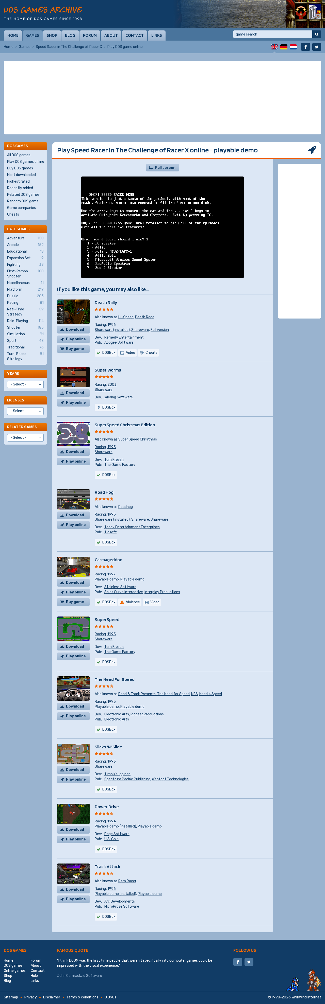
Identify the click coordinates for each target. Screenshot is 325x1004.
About (111, 35)
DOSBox (109, 352)
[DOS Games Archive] (43, 13)
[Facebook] (305, 47)
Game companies (21, 208)
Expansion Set (25, 258)
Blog (70, 35)
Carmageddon (108, 559)
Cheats (13, 214)
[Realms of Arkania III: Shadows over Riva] (249, 14)
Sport (25, 341)
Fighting (25, 264)
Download (75, 329)
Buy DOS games (20, 168)
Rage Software (116, 834)
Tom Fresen (114, 459)
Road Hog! (105, 492)
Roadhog (125, 507)
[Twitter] (316, 47)
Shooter (25, 327)
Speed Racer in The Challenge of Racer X (69, 47)
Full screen (165, 168)
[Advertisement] (162, 97)
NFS (194, 694)
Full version (160, 330)
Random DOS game (23, 201)
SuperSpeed (107, 619)
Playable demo (107, 579)
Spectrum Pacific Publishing (127, 779)
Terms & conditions (82, 997)
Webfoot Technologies (170, 779)
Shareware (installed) (112, 330)
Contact (134, 35)
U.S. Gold (111, 839)
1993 (111, 761)
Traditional (25, 347)
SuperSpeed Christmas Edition (125, 424)
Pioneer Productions (147, 714)
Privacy (30, 997)
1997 (111, 574)
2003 (112, 384)
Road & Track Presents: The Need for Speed (154, 694)
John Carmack (69, 976)
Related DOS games (23, 194)
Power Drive (107, 806)
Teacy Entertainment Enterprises (132, 527)
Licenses (15, 400)
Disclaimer (51, 997)
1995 (111, 447)
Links (156, 35)
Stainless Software (120, 587)
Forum (90, 35)
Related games (22, 426)
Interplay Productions (162, 592)
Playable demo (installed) (115, 826)
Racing (100, 325)
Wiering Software (118, 397)
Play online (76, 339)
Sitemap (11, 997)
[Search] (316, 34)
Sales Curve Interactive (123, 592)
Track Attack (107, 866)
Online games (15, 970)
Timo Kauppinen (117, 774)
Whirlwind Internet (306, 997)
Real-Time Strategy (25, 311)
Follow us (244, 950)
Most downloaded (21, 175)
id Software (92, 976)
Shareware (140, 330)
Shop (52, 35)
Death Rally (106, 302)
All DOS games (18, 155)
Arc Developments (119, 901)
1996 (111, 325)
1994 (111, 821)
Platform (25, 289)
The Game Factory (119, 465)
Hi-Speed (126, 317)
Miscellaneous (25, 283)
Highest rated (18, 181)
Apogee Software (119, 342)
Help (34, 976)
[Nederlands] (293, 46)
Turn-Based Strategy (25, 356)
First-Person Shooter (25, 273)
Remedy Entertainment (124, 337)
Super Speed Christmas (137, 439)
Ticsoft (110, 532)
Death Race (144, 317)
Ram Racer (127, 881)
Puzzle (25, 296)
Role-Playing (25, 321)
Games (32, 35)
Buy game (75, 349)
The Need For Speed (115, 679)
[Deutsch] (283, 46)
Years (13, 373)
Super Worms (108, 370)
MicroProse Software (121, 906)
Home (13, 35)
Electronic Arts (116, 714)
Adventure (25, 238)
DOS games (15, 950)
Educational (25, 251)
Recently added (20, 188)
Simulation (25, 334)
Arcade (25, 245)
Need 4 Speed (210, 694)
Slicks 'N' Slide (108, 746)
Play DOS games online (25, 162)
